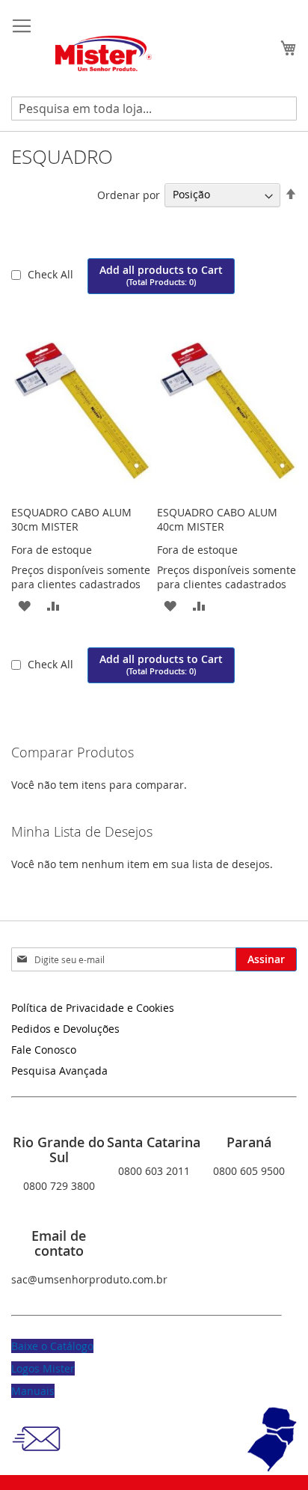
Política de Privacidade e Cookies (92, 1008)
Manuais (33, 1391)
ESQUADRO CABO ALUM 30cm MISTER (71, 519)
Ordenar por (128, 194)
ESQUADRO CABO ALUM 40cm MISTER (217, 519)
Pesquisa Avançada (59, 1070)
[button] (24, 604)
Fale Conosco (43, 1049)
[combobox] (154, 108)
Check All (52, 274)
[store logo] (104, 54)
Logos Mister (43, 1368)
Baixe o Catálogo (52, 1346)
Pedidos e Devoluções (65, 1029)
